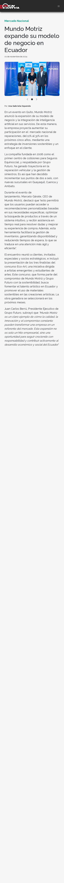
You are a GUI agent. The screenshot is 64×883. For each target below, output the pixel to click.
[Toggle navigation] (59, 6)
